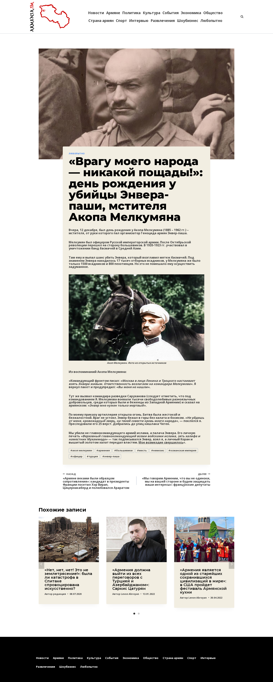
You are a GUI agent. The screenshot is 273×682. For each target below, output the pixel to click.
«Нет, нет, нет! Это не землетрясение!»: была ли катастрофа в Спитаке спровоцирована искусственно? (68, 579)
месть (142, 450)
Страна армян (101, 20)
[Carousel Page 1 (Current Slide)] (134, 613)
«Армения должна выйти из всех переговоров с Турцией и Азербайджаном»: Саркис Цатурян (131, 579)
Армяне (113, 12)
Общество (213, 12)
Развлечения (163, 20)
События (170, 12)
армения (103, 450)
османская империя (182, 450)
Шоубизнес (187, 20)
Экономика (191, 12)
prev (41, 564)
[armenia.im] (50, 16)
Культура (151, 12)
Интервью (138, 20)
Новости (96, 12)
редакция (59, 594)
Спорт (121, 20)
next (231, 564)
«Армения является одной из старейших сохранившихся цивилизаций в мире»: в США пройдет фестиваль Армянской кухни (203, 581)
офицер (76, 456)
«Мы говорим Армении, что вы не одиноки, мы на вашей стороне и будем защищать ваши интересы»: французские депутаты (176, 479)
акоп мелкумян (81, 450)
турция (92, 456)
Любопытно (211, 20)
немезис (157, 450)
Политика (131, 12)
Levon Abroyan (130, 594)
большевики (123, 450)
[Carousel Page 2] (138, 613)
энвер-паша (110, 456)
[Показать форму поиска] (240, 16)
